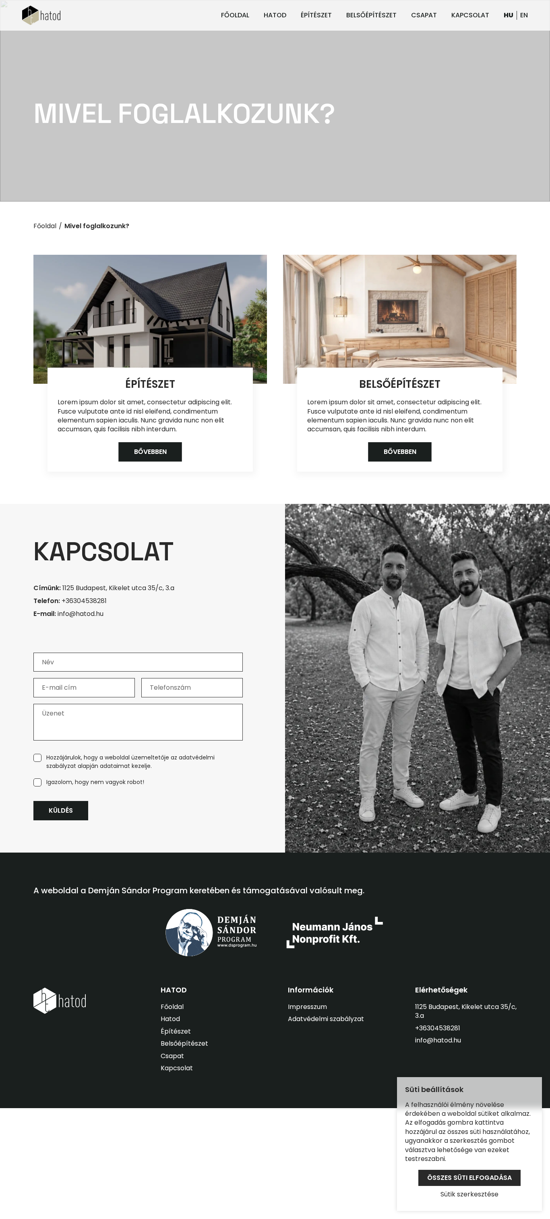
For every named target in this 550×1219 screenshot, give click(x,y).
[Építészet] (150, 319)
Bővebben (150, 451)
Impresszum (307, 1006)
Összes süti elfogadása (469, 1177)
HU (508, 15)
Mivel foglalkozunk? (96, 226)
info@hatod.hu (68, 613)
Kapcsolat (177, 1068)
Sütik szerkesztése (469, 1194)
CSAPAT (424, 15)
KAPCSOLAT (470, 15)
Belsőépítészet (399, 384)
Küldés (61, 810)
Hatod (170, 1018)
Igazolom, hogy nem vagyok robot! (95, 782)
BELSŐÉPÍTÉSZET (371, 15)
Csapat (172, 1056)
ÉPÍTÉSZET (316, 15)
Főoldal (44, 226)
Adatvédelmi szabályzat (326, 1018)
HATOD (275, 15)
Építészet (150, 384)
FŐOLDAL (235, 15)
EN (524, 15)
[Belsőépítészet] (400, 319)
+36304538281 (70, 600)
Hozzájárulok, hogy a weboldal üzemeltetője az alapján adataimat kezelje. (130, 761)
